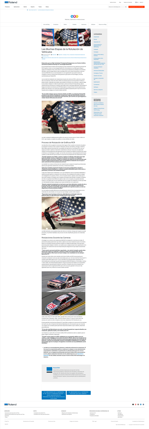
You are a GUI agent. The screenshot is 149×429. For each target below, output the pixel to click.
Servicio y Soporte (98, 89)
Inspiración (60, 54)
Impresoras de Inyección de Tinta (12, 413)
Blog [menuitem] (120, 2)
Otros (119, 411)
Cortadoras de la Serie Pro (39, 413)
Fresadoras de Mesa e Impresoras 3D (99, 411)
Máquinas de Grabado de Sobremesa (70, 413)
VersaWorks (120, 414)
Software (96, 87)
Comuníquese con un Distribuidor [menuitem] (136, 6)
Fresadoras (92, 414)
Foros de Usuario (114, 421)
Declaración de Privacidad (28, 421)
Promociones (121, 415)
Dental (95, 39)
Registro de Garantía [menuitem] (128, 2)
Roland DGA (54, 54)
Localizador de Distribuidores (138, 421)
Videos (95, 92)
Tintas (6, 417)
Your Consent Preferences (120, 424)
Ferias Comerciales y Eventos (99, 55)
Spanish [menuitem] (141, 2)
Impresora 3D (93, 413)
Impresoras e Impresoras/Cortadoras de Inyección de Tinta (99, 63)
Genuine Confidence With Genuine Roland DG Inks (99, 104)
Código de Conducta (74, 421)
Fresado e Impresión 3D (99, 79)
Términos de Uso (51, 421)
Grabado (96, 49)
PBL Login (94, 421)
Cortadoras (96, 84)
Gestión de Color (98, 75)
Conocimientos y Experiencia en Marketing (98, 45)
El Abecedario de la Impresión (98, 59)
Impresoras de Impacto (67, 414)
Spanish (6, 424)
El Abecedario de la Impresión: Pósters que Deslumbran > (78, 392)
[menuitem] (7, 7)
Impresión (7, 411)
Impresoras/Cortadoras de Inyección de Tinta (14, 414)
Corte (35, 411)
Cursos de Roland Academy (98, 67)
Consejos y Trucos (66, 54)
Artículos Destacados (99, 70)
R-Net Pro (7, 421)
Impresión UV (97, 42)
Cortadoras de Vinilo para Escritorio (41, 414)
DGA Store (120, 417)
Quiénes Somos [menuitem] (113, 2)
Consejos (96, 52)
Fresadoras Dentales (94, 415)
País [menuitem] (137, 2)
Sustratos (7, 415)
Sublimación (97, 82)
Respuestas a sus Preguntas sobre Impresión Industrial (98, 114)
